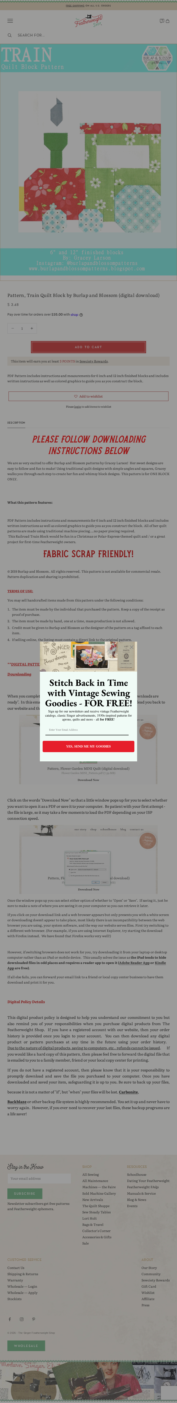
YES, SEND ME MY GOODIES (88, 746)
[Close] (131, 647)
